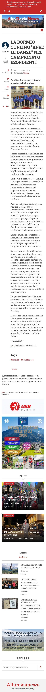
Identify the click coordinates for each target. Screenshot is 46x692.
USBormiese (28, 360)
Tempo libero (9, 484)
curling (15, 360)
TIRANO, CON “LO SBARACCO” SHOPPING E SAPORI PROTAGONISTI (21, 500)
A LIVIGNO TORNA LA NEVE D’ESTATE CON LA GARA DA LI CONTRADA (21, 532)
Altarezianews (23, 684)
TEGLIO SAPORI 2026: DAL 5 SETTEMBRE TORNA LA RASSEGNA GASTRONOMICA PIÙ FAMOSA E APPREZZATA (25, 4)
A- (3, 106)
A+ (7, 106)
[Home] (23, 20)
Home (3, 392)
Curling (26, 73)
